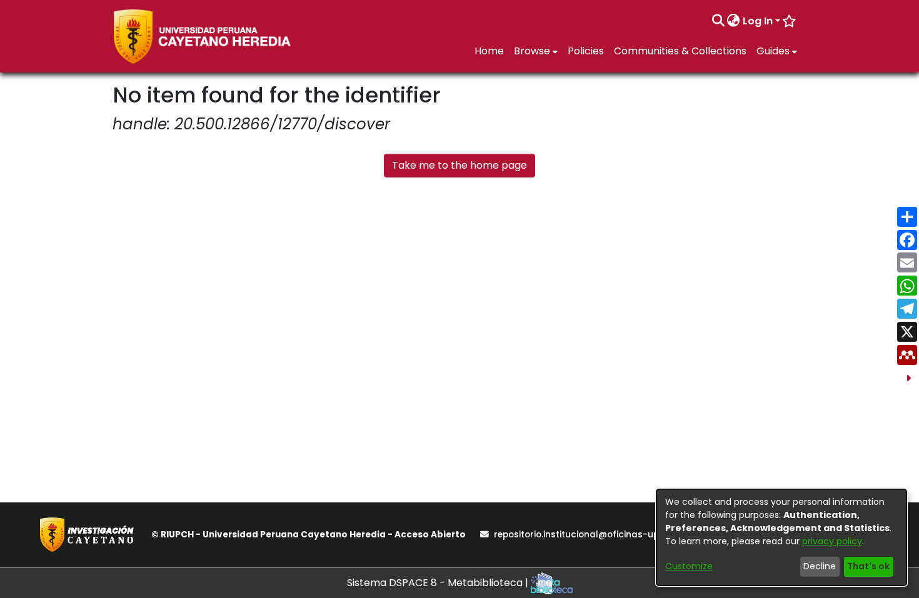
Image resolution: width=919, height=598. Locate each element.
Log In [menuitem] (758, 21)
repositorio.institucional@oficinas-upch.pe (588, 535)
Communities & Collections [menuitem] (680, 51)
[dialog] (781, 537)
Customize (689, 566)
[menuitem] (733, 21)
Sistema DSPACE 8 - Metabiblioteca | (439, 583)
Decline (819, 566)
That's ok (868, 566)
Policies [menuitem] (586, 51)
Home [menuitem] (489, 51)
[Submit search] (718, 21)
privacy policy (832, 541)
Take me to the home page (459, 165)
